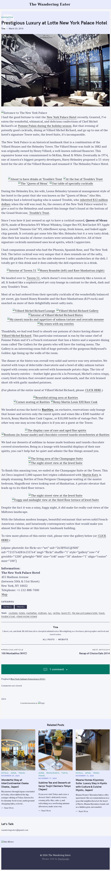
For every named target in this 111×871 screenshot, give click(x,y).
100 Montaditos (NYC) (14, 653)
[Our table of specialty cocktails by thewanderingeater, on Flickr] (71, 183)
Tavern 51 (33, 278)
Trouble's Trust (8, 616)
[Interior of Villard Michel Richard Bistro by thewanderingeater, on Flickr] (55, 315)
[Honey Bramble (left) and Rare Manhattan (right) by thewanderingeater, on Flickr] (71, 270)
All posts (49, 639)
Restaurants (52, 773)
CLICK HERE (93, 390)
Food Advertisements (27, 703)
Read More (9, 808)
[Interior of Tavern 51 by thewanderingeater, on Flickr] (22, 270)
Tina (3, 28)
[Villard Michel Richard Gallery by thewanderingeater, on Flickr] (77, 311)
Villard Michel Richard (16, 336)
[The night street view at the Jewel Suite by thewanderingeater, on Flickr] (55, 463)
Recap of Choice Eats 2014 (94, 653)
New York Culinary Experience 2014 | (28, 679)
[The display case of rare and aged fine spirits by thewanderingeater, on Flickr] (55, 430)
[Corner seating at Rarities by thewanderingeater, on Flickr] (31, 402)
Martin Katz (90, 475)
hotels (22, 613)
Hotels (7, 607)
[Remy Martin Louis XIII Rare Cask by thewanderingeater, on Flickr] (74, 402)
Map (4, 594)
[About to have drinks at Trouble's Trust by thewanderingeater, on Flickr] (35, 179)
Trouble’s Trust (39, 213)
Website (63, 639)
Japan (13, 773)
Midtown (42, 613)
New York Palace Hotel (61, 117)
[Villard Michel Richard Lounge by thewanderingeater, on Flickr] (33, 311)
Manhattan (7, 17)
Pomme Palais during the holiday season (44, 126)
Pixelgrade (63, 858)
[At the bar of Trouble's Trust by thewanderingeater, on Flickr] (83, 179)
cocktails (13, 613)
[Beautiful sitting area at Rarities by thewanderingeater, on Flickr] (55, 398)
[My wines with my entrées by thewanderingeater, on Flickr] (55, 324)
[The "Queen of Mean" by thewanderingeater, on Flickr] (33, 183)
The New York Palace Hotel (84, 613)
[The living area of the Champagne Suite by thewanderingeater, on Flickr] (55, 459)
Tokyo (64, 773)
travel (21, 607)
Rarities (47, 410)
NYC (49, 613)
